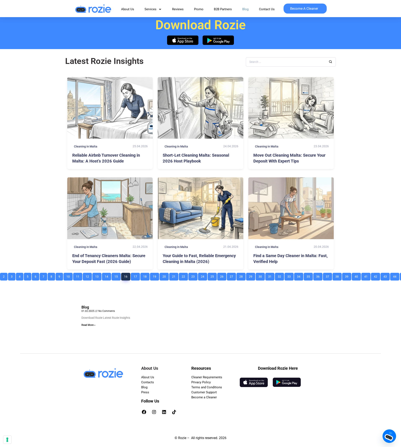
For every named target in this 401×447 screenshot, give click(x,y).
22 (184, 275)
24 (204, 275)
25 (213, 275)
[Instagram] (154, 412)
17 (136, 275)
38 (338, 275)
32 (281, 275)
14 (108, 275)
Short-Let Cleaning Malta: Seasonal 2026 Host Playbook (196, 158)
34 (300, 275)
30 (261, 275)
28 (242, 275)
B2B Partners (223, 9)
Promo (198, 9)
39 (348, 275)
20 (165, 275)
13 (98, 275)
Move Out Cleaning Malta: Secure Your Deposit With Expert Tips (289, 158)
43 (386, 275)
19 (156, 275)
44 (396, 275)
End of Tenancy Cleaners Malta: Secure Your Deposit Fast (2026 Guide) (108, 258)
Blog (245, 9)
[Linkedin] (164, 412)
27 (233, 275)
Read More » (88, 325)
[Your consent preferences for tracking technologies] (7, 440)
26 (223, 275)
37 (329, 275)
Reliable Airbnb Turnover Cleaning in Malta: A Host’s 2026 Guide (106, 158)
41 (367, 275)
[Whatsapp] (389, 436)
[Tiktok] (174, 412)
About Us (127, 9)
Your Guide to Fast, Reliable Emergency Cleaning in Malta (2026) (199, 258)
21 (175, 275)
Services (150, 9)
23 (194, 275)
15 (117, 275)
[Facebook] (144, 412)
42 (377, 275)
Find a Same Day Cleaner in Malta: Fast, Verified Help (290, 258)
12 (88, 275)
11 (79, 275)
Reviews (178, 9)
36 (319, 275)
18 (146, 275)
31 (271, 275)
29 (252, 275)
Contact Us (267, 9)
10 (69, 275)
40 (357, 275)
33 (290, 275)
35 (309, 275)
